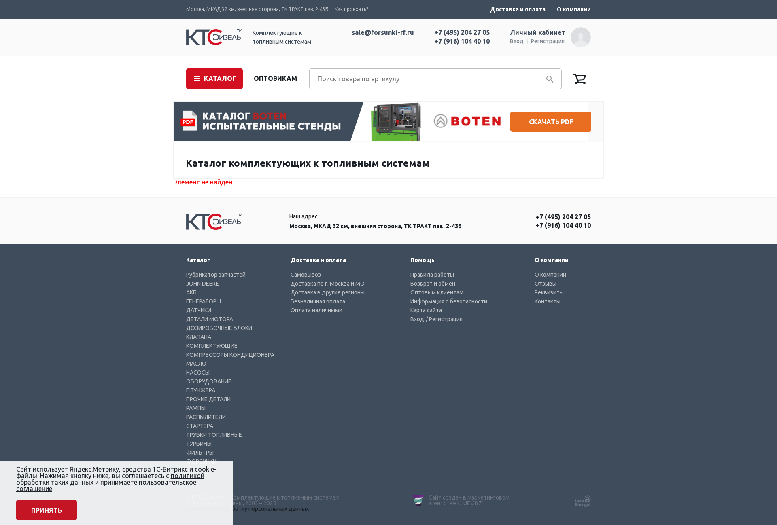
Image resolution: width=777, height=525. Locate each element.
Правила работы (432, 274)
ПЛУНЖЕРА (200, 390)
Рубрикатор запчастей (216, 274)
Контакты (547, 301)
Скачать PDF (551, 121)
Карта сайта (426, 310)
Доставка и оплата (518, 9)
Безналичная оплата (318, 301)
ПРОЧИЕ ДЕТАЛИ (208, 399)
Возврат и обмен (432, 283)
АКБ (191, 292)
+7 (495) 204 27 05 (462, 32)
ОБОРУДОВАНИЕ (208, 381)
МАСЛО (196, 363)
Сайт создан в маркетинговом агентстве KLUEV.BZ (469, 500)
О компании (574, 9)
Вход (517, 41)
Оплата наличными (316, 310)
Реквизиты (549, 292)
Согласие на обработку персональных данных (247, 509)
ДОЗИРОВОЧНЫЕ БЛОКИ (219, 328)
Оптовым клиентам (436, 292)
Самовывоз (306, 274)
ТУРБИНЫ (199, 443)
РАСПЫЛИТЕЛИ (206, 417)
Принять (46, 510)
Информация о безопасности (448, 301)
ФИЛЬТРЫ (200, 452)
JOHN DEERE (202, 283)
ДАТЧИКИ (198, 310)
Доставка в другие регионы (328, 292)
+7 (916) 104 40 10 (462, 41)
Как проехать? (351, 9)
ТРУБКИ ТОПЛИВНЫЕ (214, 435)
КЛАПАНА (198, 337)
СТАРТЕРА (199, 426)
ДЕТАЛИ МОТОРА (209, 319)
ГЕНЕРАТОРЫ (203, 301)
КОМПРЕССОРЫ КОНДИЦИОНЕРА (230, 354)
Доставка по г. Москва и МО (328, 283)
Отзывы (545, 283)
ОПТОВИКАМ (275, 78)
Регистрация (548, 41)
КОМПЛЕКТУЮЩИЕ (212, 346)
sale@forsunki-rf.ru (383, 32)
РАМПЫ (196, 408)
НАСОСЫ (198, 372)
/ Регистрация (444, 319)
